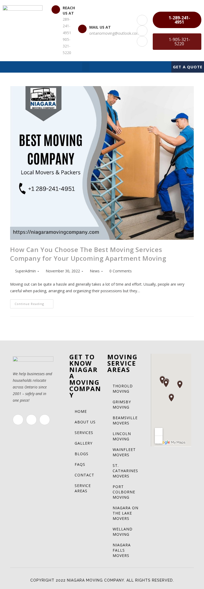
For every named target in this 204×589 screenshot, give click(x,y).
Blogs (81, 453)
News (95, 270)
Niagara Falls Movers (122, 550)
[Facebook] (142, 20)
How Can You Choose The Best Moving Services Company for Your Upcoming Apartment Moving (88, 254)
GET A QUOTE (187, 66)
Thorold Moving (123, 388)
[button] (177, 20)
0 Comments (120, 270)
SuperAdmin (25, 270)
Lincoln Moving (122, 436)
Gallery (83, 443)
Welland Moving (123, 531)
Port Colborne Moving (124, 492)
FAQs (80, 464)
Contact (84, 474)
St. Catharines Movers (125, 471)
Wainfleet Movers (124, 452)
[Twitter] (142, 30)
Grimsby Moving (122, 404)
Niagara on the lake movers (125, 513)
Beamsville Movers (125, 420)
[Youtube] (142, 41)
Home (81, 411)
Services (84, 432)
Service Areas (83, 488)
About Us (85, 421)
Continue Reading (34, 302)
